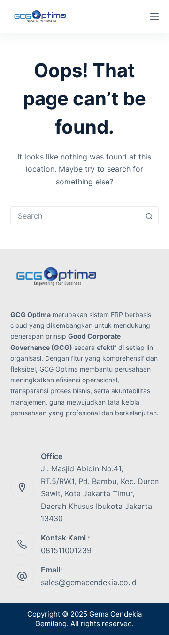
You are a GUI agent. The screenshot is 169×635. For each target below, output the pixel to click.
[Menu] (154, 16)
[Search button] (148, 215)
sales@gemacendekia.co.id (89, 582)
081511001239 (66, 550)
